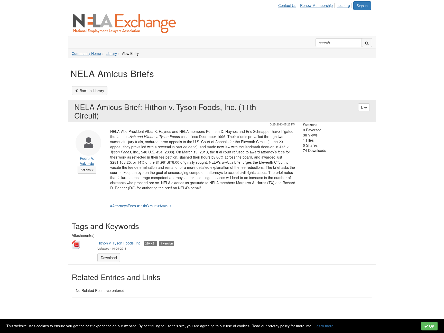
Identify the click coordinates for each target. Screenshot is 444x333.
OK (431, 326)
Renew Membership (316, 5)
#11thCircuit (146, 205)
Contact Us (287, 5)
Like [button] (364, 107)
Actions (88, 169)
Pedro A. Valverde (87, 161)
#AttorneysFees (123, 205)
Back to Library (91, 90)
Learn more (324, 325)
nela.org (343, 5)
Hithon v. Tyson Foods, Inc (119, 243)
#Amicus (164, 205)
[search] (367, 42)
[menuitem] (289, 4)
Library (111, 53)
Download (109, 257)
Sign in (362, 5)
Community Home (86, 53)
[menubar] (315, 4)
